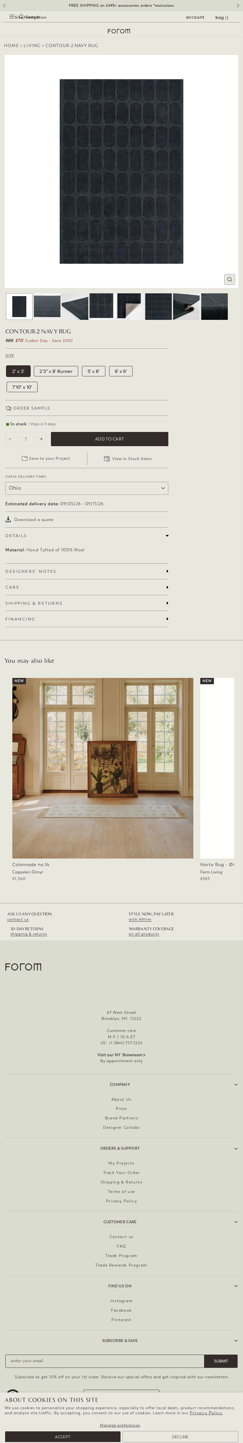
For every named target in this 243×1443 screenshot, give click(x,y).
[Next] (239, 8)
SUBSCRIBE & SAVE (120, 1340)
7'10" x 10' (22, 387)
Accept (62, 1437)
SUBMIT (221, 1361)
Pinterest (121, 1320)
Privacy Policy (206, 1412)
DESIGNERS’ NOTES (31, 571)
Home (11, 45)
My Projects (121, 1163)
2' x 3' (18, 371)
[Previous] (4, 8)
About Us (121, 1099)
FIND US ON (120, 1286)
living (32, 45)
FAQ (121, 1246)
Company (120, 1084)
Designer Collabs (121, 1127)
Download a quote (34, 519)
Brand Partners (121, 1118)
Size (9, 356)
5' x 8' (93, 371)
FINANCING (20, 619)
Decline (180, 1437)
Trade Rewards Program (121, 1265)
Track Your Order (121, 1173)
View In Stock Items (132, 459)
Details (16, 535)
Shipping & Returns (122, 1182)
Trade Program (121, 1256)
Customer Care (120, 1222)
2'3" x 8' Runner (56, 371)
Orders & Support (120, 1148)
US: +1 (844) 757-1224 (122, 1043)
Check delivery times (25, 476)
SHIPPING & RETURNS (34, 603)
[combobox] (16, 24)
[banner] (121, 5)
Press (121, 1108)
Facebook (121, 1310)
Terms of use (121, 1191)
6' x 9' (121, 371)
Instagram (121, 1301)
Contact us (121, 1237)
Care (12, 587)
